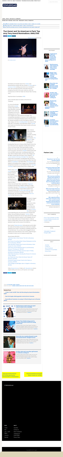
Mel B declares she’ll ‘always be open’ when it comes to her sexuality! (18, 25)
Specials (6, 437)
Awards (27, 83)
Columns (6, 435)
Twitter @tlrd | (47, 231)
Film (5, 429)
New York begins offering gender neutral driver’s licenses (19, 296)
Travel (5, 427)
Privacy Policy (48, 251)
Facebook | (52, 231)
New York (24, 285)
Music (11, 284)
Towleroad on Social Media (51, 249)
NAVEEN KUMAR (12, 60)
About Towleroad (49, 248)
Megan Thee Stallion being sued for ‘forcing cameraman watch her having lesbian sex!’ (21, 27)
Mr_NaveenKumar (28, 268)
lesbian (16, 106)
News (14, 284)
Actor (8, 284)
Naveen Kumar (14, 268)
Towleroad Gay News (32, 5)
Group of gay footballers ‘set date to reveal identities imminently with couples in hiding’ (51, 219)
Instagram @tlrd (47, 232)
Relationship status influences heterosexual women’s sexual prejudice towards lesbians (51, 104)
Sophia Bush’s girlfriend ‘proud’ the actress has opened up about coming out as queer (21, 23)
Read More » (30, 312)
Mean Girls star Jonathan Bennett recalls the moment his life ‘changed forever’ (26, 337)
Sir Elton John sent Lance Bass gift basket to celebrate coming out (27, 352)
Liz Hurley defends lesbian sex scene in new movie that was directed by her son (52, 122)
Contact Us (47, 246)
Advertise (47, 245)
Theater (17, 284)
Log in (35, 450)
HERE (24, 96)
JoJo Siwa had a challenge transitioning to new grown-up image (54, 114)
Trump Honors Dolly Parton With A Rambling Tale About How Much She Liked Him (53, 169)
